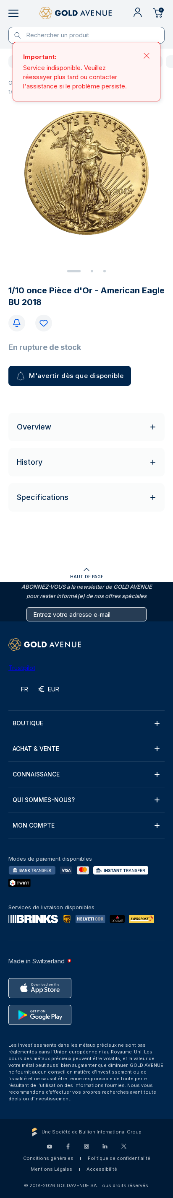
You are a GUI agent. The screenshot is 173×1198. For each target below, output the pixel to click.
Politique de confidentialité (119, 1158)
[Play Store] (39, 1015)
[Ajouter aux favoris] (43, 323)
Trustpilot (21, 668)
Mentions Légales (51, 1169)
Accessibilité (101, 1169)
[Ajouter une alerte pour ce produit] (16, 323)
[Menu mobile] (13, 13)
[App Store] (39, 988)
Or (11, 82)
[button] (86, 723)
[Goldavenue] (75, 13)
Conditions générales (48, 1158)
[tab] (74, 271)
